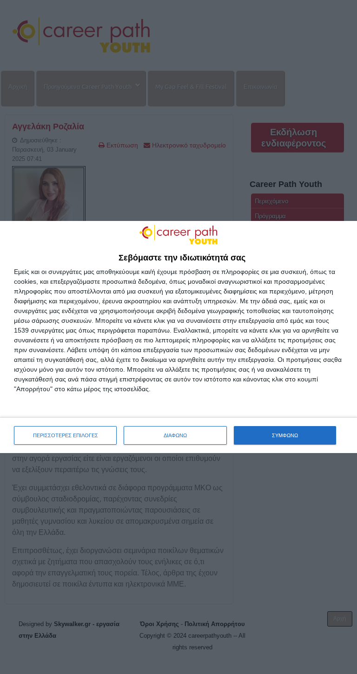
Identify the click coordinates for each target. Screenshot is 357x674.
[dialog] (178, 337)
